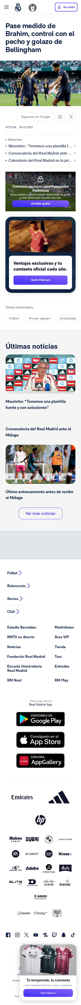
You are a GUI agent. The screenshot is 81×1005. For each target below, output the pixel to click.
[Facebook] (8, 935)
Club (11, 611)
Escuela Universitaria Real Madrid (24, 668)
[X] (26, 935)
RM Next (14, 680)
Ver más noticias (41, 513)
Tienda (60, 647)
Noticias (14, 647)
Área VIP (62, 637)
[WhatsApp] (60, 116)
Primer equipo (40, 318)
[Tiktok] (73, 935)
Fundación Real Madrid (26, 656)
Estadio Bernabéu (21, 627)
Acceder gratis (40, 203)
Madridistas (64, 627)
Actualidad (68, 318)
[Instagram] (17, 935)
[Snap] (63, 935)
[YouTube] (35, 935)
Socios (12, 599)
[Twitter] (71, 116)
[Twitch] (54, 935)
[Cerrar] (70, 950)
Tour (58, 656)
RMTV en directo (20, 637)
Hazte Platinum (48, 992)
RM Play (61, 680)
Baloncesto (16, 586)
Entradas (62, 666)
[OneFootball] (45, 935)
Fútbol (14, 318)
